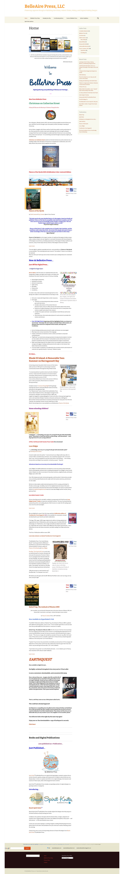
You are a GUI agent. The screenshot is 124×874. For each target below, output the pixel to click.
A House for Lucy (82, 86)
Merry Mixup (83, 39)
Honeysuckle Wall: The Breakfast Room (87, 97)
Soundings (83, 52)
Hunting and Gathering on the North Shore (88, 80)
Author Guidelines (84, 18)
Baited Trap (81, 114)
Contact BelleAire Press (71, 18)
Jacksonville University (84, 46)
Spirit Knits (32, 775)
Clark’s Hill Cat (82, 121)
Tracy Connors (41, 214)
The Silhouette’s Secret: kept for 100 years (88, 101)
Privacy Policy (47, 860)
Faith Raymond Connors (35, 451)
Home (26, 18)
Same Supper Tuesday (84, 95)
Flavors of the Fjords (36, 211)
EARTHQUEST (41, 659)
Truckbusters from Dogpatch (85, 128)
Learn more (32, 246)
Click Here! (32, 724)
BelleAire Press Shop (35, 18)
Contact (45, 862)
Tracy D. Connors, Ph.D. (84, 48)
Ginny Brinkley (82, 41)
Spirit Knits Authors (29, 21)
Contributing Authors (58, 18)
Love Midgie (33, 446)
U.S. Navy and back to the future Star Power (88, 92)
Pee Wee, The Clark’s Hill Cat (36, 551)
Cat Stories (81, 35)
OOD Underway (82, 74)
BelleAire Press (82, 33)
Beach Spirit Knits (35, 808)
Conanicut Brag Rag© (43, 386)
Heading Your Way (47, 18)
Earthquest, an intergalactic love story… (88, 119)
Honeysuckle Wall (83, 44)
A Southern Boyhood (83, 31)
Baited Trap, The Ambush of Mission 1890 (44, 607)
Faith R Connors (82, 37)
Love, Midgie (44, 548)
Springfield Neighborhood (39, 489)
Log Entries (83, 50)
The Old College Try (83, 99)
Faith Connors (33, 214)
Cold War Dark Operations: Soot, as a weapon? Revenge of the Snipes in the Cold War (88, 67)
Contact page (98, 844)
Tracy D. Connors (46, 615)
